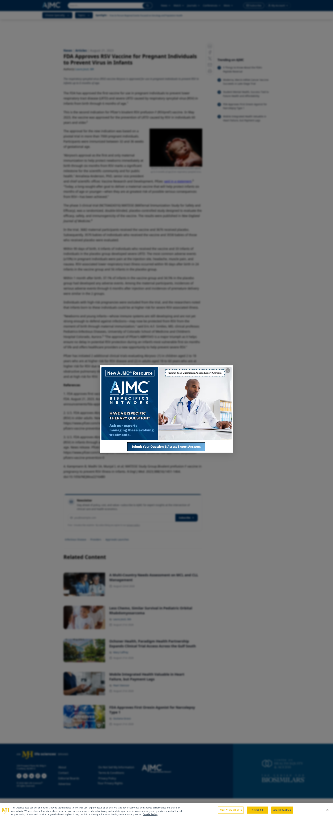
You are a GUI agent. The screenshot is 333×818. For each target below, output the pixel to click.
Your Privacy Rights (231, 809)
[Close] (327, 810)
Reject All (257, 809)
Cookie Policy (150, 814)
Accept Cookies (282, 809)
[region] (166, 810)
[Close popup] (227, 370)
